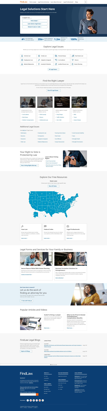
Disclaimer (30, 407)
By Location (46, 387)
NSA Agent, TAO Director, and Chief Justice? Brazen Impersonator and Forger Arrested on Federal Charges (63, 346)
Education (23, 139)
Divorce (41, 117)
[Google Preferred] (43, 400)
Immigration (41, 136)
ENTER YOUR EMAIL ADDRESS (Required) (28, 392)
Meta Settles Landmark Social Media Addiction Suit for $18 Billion (58, 351)
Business (23, 136)
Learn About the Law (62, 383)
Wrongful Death (76, 139)
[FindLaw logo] (24, 2)
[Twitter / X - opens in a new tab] (34, 400)
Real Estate (57, 136)
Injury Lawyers (28, 105)
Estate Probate (77, 120)
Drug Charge (60, 114)
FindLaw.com (77, 376)
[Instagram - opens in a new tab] (37, 400)
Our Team (46, 376)
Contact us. (31, 382)
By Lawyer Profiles (47, 391)
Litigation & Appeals (43, 139)
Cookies (35, 407)
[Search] (85, 2)
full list (24, 130)
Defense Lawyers (59, 104)
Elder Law (23, 141)
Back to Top (54, 364)
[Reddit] (40, 400)
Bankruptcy (23, 133)
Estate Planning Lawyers (79, 104)
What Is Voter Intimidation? (52, 163)
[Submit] (37, 394)
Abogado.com (77, 385)
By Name (45, 393)
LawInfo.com (77, 389)
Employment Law (42, 133)
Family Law (43, 105)
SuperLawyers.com (78, 380)
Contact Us (46, 380)
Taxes (73, 136)
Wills (75, 114)
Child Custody (43, 114)
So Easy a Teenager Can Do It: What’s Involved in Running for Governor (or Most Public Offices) (62, 356)
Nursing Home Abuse (60, 133)
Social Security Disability (78, 133)
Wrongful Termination (77, 141)
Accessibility (46, 378)
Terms (21, 407)
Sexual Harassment (59, 141)
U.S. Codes (60, 389)
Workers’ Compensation (28, 120)
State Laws (60, 385)
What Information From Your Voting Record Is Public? (53, 165)
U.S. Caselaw (60, 387)
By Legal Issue (46, 389)
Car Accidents (25, 114)
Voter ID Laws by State (50, 161)
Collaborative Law (44, 120)
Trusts (75, 117)
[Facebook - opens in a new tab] (28, 400)
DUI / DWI (59, 120)
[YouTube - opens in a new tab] (31, 400)
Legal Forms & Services (62, 376)
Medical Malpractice (43, 141)
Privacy (25, 407)
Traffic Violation (60, 117)
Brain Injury (25, 117)
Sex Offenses (58, 139)
